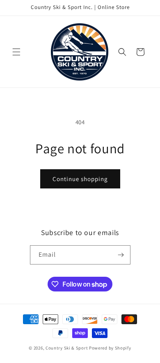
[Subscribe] (121, 254)
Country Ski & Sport (67, 348)
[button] (16, 52)
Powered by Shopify (110, 348)
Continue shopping (80, 179)
